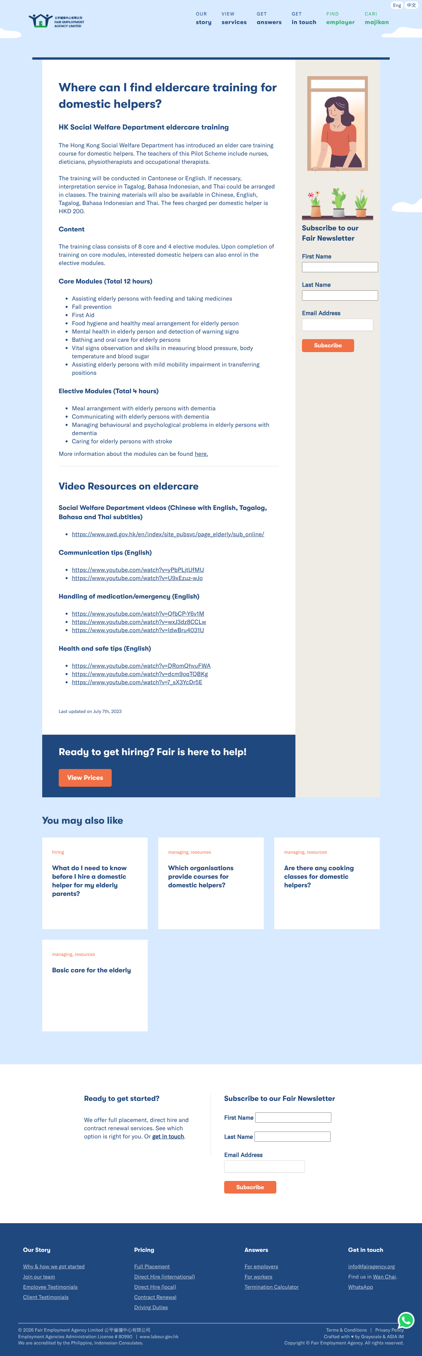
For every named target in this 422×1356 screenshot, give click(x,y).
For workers (259, 1277)
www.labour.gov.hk (159, 1336)
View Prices (85, 777)
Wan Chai (384, 1277)
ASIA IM (395, 1336)
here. (201, 453)
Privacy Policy (389, 1330)
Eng (397, 5)
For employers (261, 1266)
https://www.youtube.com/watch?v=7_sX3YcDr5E (137, 682)
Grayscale (371, 1336)
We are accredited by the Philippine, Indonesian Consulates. (80, 1342)
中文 (411, 5)
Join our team (39, 1277)
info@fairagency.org (371, 1266)
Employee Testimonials (50, 1287)
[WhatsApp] (406, 1320)
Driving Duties (151, 1307)
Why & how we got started (54, 1266)
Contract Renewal (155, 1297)
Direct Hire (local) (155, 1287)
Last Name (316, 284)
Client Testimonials (46, 1297)
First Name (316, 256)
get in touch (168, 1136)
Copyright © (297, 1342)
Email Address (321, 312)
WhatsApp (360, 1287)
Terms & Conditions (347, 1330)
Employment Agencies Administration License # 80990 (76, 1336)
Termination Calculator (272, 1287)
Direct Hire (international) (164, 1277)
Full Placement (152, 1266)
